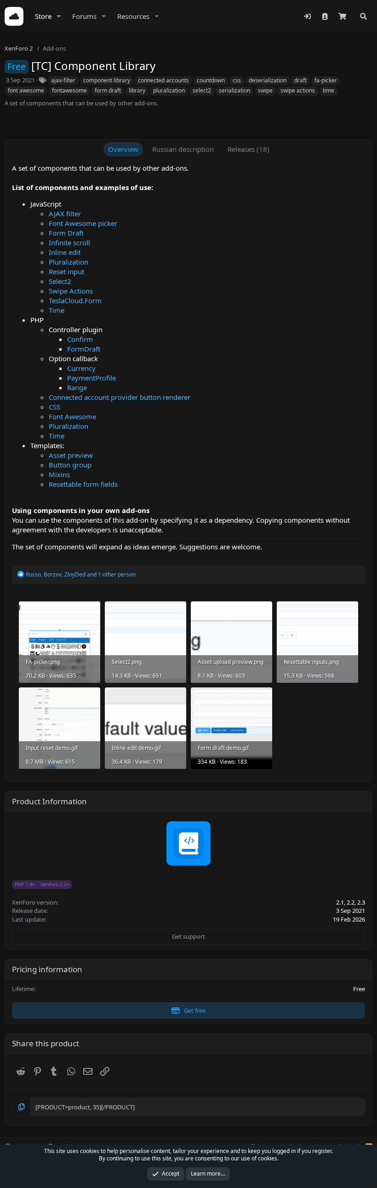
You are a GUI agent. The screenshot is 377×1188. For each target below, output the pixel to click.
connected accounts (163, 80)
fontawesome (69, 90)
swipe (265, 90)
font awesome (26, 90)
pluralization (169, 90)
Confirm (80, 339)
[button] (58, 16)
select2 (202, 90)
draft (300, 80)
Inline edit (64, 252)
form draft (108, 90)
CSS (54, 406)
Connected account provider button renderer (119, 397)
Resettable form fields (83, 484)
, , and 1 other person (81, 574)
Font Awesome (72, 416)
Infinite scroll (69, 242)
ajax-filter (63, 80)
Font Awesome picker (83, 223)
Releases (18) (248, 149)
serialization (234, 90)
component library (106, 80)
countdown (211, 80)
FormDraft (83, 348)
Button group (70, 464)
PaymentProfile (91, 377)
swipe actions (297, 90)
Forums (84, 16)
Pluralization (68, 261)
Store (43, 16)
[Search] (363, 16)
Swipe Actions (71, 290)
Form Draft (66, 232)
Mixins (59, 474)
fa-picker (325, 80)
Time (56, 310)
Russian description (183, 149)
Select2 (60, 281)
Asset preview (71, 455)
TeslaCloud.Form (75, 300)
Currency (81, 368)
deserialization (267, 80)
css (237, 80)
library (137, 90)
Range (77, 387)
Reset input (66, 271)
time (328, 90)
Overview (123, 149)
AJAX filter (65, 213)
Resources (133, 16)
